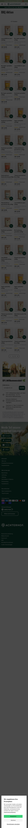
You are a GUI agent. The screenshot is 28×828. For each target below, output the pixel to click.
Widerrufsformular (9, 513)
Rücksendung (5, 481)
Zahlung (4, 477)
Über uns (4, 461)
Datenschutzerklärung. (10, 812)
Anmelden (22, 388)
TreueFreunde (5, 493)
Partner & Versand (6, 507)
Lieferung (4, 475)
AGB (10, 417)
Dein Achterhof (5, 488)
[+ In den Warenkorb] (11, 34)
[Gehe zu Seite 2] (17, 356)
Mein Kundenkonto (6, 491)
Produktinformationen (7, 463)
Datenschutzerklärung (18, 417)
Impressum (4, 538)
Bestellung (4, 473)
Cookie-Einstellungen (6, 544)
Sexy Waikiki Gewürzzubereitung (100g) (6, 259)
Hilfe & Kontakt (6, 470)
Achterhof (4, 458)
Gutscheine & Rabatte (7, 479)
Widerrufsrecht (5, 536)
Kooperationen (5, 465)
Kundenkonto (5, 483)
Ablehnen (13, 820)
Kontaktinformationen (7, 542)
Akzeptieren (13, 816)
